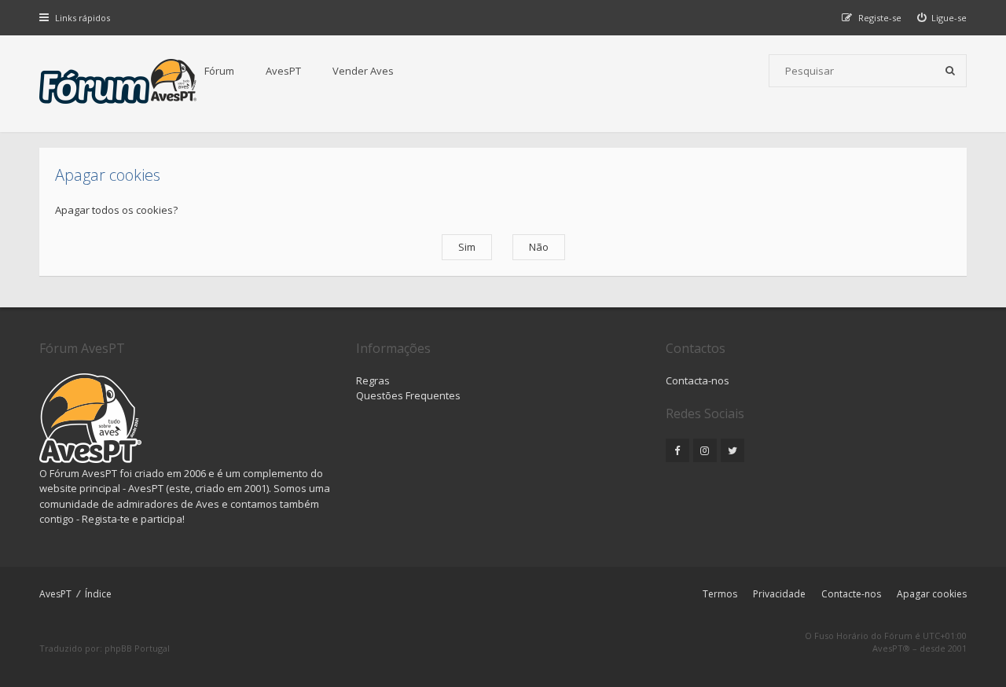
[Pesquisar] (950, 70)
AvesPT (283, 71)
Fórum (219, 71)
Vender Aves (363, 71)
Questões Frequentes (408, 395)
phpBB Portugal (137, 648)
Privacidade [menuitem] (779, 594)
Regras (373, 380)
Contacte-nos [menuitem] (851, 594)
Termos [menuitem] (720, 594)
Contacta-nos (697, 380)
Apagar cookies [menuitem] (932, 594)
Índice (98, 594)
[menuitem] (942, 18)
